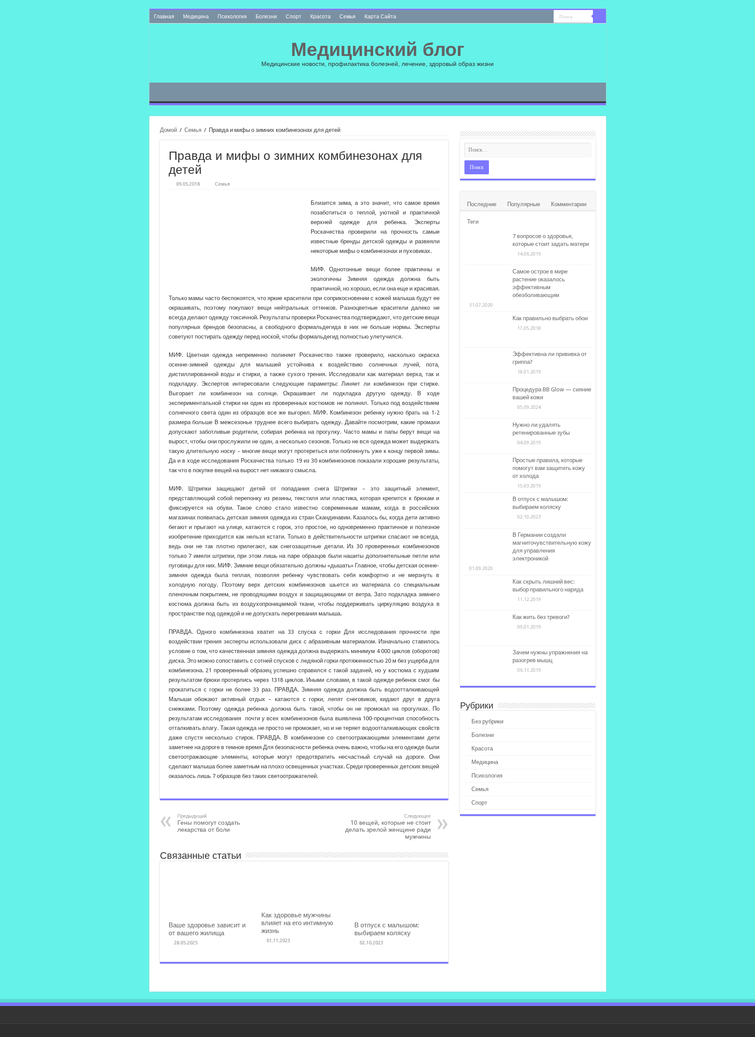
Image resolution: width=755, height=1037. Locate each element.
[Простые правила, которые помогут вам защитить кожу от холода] (486, 471)
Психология (232, 17)
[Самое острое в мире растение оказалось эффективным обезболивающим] (486, 283)
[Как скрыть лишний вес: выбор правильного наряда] (486, 593)
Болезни (266, 17)
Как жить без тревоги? (541, 617)
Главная (164, 17)
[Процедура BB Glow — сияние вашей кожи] (486, 400)
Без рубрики (487, 721)
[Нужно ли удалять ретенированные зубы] (486, 436)
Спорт (293, 17)
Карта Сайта (380, 17)
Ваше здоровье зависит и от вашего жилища (207, 929)
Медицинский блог (377, 49)
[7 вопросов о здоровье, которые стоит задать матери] (486, 247)
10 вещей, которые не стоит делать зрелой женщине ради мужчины (388, 826)
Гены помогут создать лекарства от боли (208, 823)
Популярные (523, 204)
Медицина (196, 17)
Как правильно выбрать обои (550, 318)
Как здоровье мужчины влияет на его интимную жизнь (297, 923)
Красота (320, 17)
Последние (481, 204)
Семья (347, 17)
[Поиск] (599, 16)
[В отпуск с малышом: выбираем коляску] (486, 510)
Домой (168, 130)
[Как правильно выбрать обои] (486, 329)
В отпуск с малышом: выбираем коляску (386, 929)
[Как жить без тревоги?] (486, 628)
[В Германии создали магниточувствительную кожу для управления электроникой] (486, 546)
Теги (472, 221)
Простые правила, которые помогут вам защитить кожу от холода (549, 468)
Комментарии (568, 204)
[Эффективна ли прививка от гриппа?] (486, 365)
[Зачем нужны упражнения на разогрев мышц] (486, 663)
